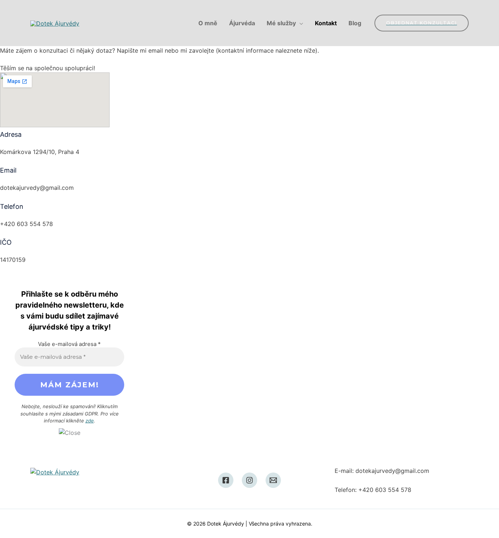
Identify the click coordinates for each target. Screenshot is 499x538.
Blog (354, 23)
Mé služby (281, 23)
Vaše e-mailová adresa (69, 344)
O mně (207, 23)
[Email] (273, 480)
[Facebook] (225, 480)
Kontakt (326, 23)
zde (89, 421)
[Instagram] (249, 480)
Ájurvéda (242, 23)
